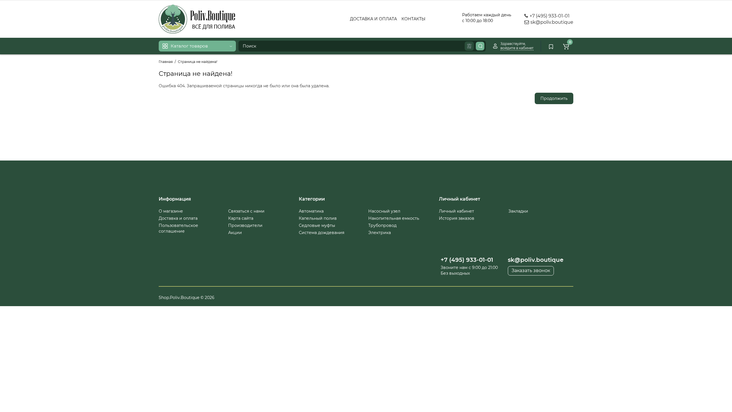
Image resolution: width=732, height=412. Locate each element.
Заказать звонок (531, 270)
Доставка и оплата (178, 218)
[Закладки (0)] (551, 46)
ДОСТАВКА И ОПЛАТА (373, 18)
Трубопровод (382, 225)
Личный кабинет (456, 211)
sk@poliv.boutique (551, 22)
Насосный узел (384, 211)
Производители (245, 225)
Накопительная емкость (393, 218)
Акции (235, 232)
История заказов (456, 218)
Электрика (379, 232)
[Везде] (469, 46)
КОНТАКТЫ (413, 18)
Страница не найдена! (197, 62)
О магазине (171, 211)
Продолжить (554, 98)
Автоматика (311, 211)
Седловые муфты (317, 225)
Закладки (518, 211)
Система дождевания (321, 232)
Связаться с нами (246, 211)
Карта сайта (240, 218)
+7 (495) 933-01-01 (549, 16)
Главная (166, 62)
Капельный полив (318, 218)
